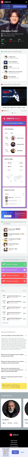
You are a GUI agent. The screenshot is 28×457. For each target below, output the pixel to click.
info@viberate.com (6, 387)
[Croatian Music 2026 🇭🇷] (5, 239)
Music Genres (14, 440)
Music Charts (14, 442)
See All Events (5, 322)
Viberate (6, 2)
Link (16, 197)
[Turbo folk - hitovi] (5, 249)
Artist (12, 133)
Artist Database (14, 444)
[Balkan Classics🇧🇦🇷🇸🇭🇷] (5, 229)
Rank (6, 133)
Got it (15, 452)
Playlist (6, 194)
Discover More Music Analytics (13, 123)
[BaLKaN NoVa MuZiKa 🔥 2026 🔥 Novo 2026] (5, 234)
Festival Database (14, 446)
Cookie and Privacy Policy (5, 455)
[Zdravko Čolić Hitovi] (5, 244)
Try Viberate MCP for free (20, 6)
